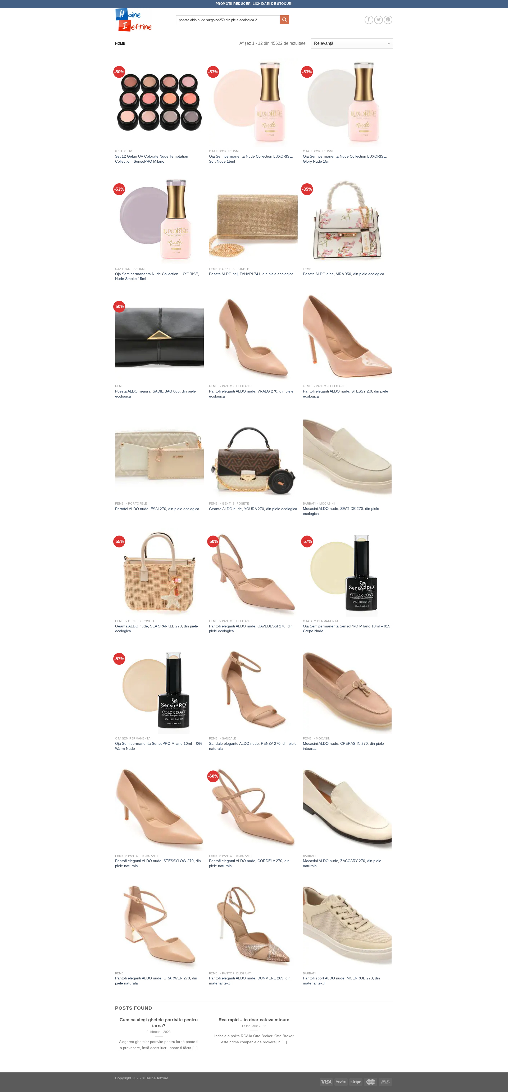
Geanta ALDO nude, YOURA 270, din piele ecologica (253, 509)
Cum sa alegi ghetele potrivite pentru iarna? (159, 1022)
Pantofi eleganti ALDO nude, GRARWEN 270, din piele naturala (156, 980)
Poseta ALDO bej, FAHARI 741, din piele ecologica (251, 274)
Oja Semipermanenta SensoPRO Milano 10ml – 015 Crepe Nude (346, 628)
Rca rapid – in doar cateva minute (254, 1019)
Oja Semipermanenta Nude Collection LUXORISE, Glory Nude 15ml (345, 158)
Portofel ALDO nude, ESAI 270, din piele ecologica (157, 509)
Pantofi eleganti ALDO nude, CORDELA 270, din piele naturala (249, 863)
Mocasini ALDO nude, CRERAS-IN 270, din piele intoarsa (343, 746)
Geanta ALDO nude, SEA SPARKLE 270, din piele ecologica (156, 628)
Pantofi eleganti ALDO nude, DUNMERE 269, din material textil (250, 980)
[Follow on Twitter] (378, 20)
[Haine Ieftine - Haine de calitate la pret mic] (141, 20)
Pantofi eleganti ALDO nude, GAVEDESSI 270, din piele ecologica (251, 628)
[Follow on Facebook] (369, 20)
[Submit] (284, 19)
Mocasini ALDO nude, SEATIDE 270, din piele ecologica (341, 511)
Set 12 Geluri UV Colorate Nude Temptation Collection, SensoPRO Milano (151, 158)
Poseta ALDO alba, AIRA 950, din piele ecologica (343, 274)
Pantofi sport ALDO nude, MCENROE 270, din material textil (341, 980)
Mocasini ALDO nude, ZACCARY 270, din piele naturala (342, 863)
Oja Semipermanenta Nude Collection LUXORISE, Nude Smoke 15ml (157, 276)
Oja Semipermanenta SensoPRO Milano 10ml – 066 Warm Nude (158, 746)
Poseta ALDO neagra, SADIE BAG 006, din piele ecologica (155, 393)
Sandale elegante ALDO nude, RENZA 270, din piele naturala (253, 746)
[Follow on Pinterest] (388, 20)
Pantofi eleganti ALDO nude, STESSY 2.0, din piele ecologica (345, 393)
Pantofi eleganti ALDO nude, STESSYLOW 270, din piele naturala (158, 863)
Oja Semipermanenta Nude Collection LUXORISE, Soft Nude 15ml (251, 158)
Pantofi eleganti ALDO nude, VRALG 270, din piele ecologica (251, 393)
